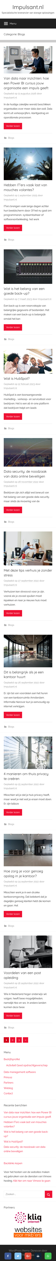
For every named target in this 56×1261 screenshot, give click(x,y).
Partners (8, 1082)
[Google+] (28, 1256)
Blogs (11, 137)
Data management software (20, 1072)
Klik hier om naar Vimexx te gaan (31, 1180)
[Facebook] (8, 1256)
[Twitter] (17, 1256)
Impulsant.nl (28, 6)
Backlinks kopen (13, 1163)
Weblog (8, 1088)
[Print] (38, 1256)
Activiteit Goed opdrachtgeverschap (27, 1065)
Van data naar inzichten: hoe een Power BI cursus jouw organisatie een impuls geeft (26, 83)
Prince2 (8, 1077)
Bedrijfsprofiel (12, 1059)
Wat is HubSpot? (17, 378)
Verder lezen (13, 126)
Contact (8, 1093)
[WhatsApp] (48, 1256)
